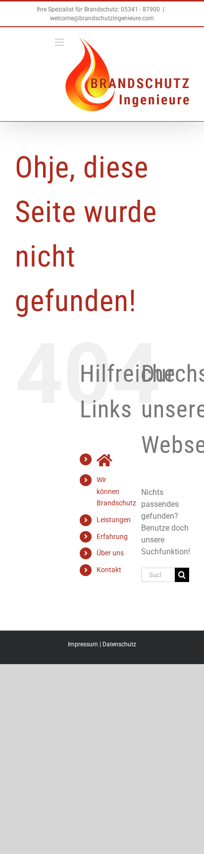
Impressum (83, 644)
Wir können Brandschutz (116, 491)
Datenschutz (119, 644)
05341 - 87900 (140, 9)
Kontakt (109, 570)
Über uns (110, 553)
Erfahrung (112, 536)
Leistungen (114, 520)
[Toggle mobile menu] (60, 42)
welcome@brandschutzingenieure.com (102, 18)
